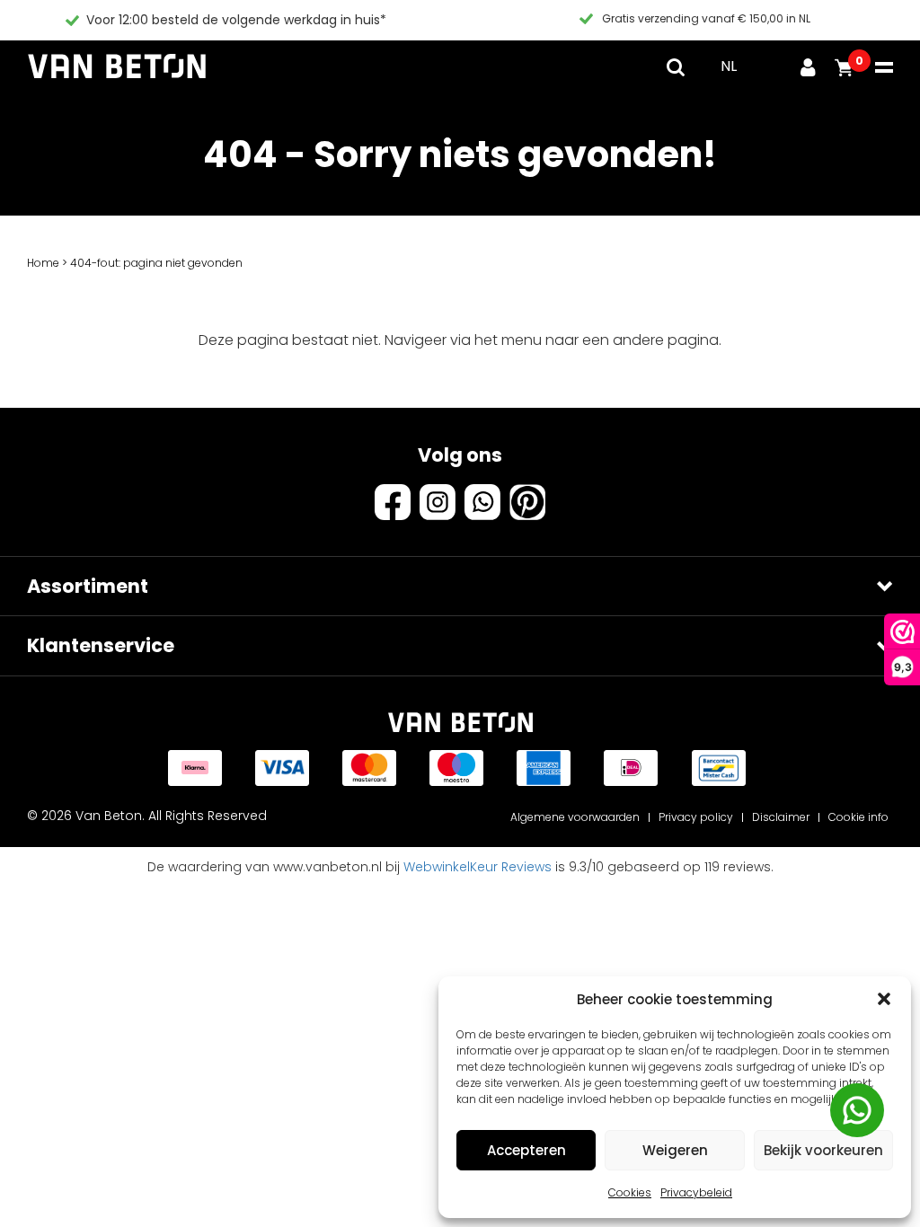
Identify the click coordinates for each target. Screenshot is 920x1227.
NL (729, 66)
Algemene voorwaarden (575, 817)
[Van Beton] (117, 67)
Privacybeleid (696, 1192)
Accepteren (526, 1150)
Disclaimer (780, 817)
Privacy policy (696, 817)
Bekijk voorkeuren (823, 1150)
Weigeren (675, 1150)
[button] (884, 999)
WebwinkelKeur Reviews (477, 867)
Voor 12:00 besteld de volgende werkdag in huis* (236, 20)
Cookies (629, 1192)
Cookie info (858, 817)
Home (43, 262)
